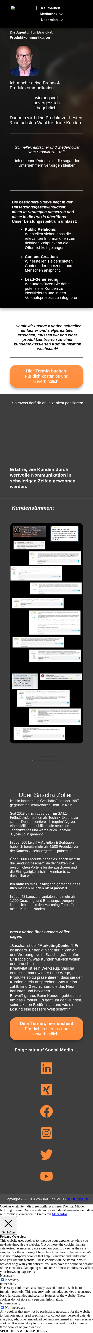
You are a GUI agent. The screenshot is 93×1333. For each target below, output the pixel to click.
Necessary (12, 1280)
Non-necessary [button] (10, 1303)
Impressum (77, 1198)
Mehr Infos (59, 1214)
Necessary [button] (7, 1275)
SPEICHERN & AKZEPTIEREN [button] (23, 1331)
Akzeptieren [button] (42, 1214)
